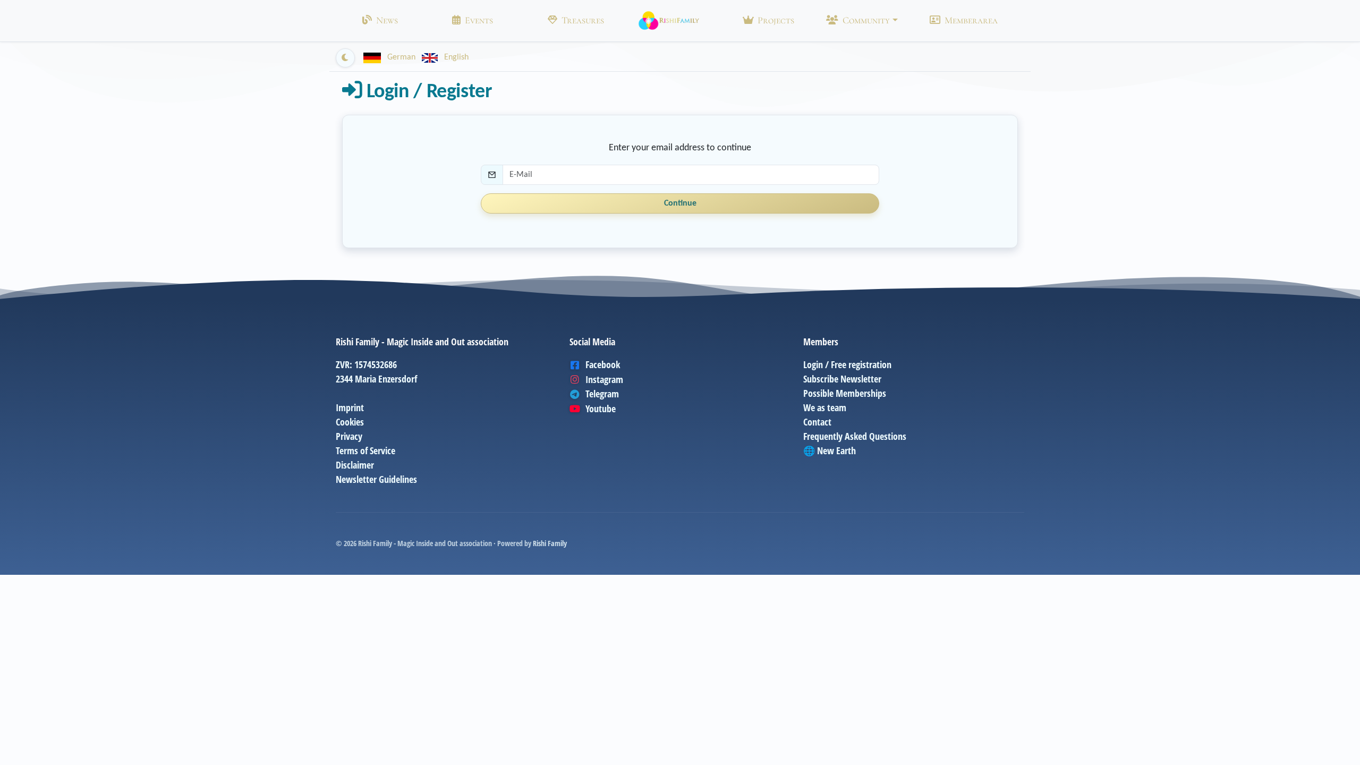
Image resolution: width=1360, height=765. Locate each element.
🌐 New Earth (829, 450)
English (455, 57)
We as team (824, 407)
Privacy (349, 436)
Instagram (604, 379)
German (401, 57)
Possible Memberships (844, 393)
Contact (817, 421)
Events (479, 20)
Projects (776, 20)
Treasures (583, 20)
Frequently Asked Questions (854, 436)
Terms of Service (365, 450)
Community (866, 20)
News (387, 20)
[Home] (669, 20)
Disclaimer (355, 464)
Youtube (600, 408)
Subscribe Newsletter (842, 378)
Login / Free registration (847, 364)
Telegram (602, 393)
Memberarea (971, 20)
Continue (680, 203)
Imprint (350, 407)
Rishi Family (550, 543)
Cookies (350, 421)
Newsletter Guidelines (376, 479)
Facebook (602, 364)
